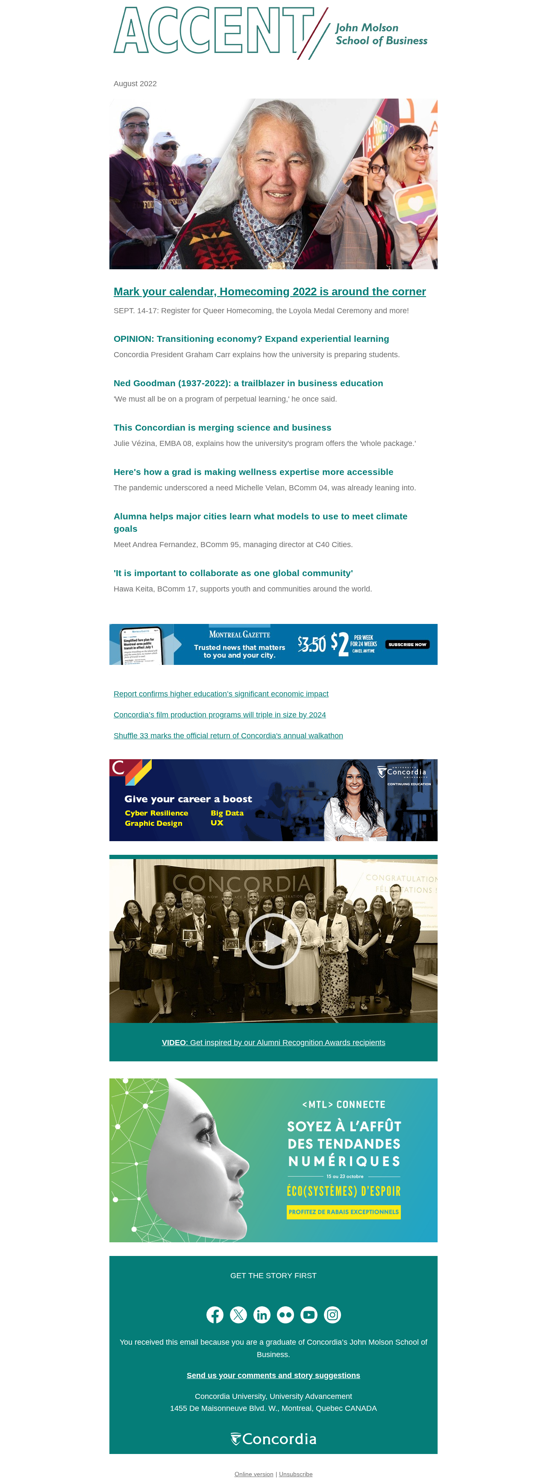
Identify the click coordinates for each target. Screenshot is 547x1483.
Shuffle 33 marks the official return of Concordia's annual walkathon (228, 735)
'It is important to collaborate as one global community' (233, 573)
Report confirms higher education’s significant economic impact (221, 694)
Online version (254, 1474)
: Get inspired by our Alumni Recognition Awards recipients (273, 1042)
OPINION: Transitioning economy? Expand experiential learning (251, 339)
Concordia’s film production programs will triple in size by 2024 (220, 715)
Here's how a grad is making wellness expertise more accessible (254, 472)
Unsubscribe (296, 1474)
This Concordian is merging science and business (223, 427)
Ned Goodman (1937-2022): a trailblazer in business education (248, 383)
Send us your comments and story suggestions (273, 1375)
